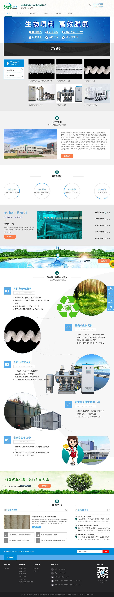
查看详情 (36, 527)
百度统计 (102, 582)
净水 (32, 551)
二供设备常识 (83, 510)
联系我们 (71, 13)
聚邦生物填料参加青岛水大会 (49, 534)
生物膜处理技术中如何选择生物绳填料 (44, 516)
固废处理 (21, 551)
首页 (8, 13)
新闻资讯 (58, 13)
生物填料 (11, 75)
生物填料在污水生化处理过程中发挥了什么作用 (54, 540)
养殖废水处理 (9, 224)
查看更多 (67, 156)
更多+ (66, 510)
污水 (12, 551)
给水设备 (11, 70)
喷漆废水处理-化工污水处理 (26, 582)
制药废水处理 (22, 571)
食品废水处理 (22, 574)
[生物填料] (57, 30)
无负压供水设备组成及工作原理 (88, 520)
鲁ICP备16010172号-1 (88, 594)
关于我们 (20, 13)
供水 (16, 551)
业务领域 (33, 13)
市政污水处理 (22, 576)
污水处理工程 (22, 579)
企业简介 (6, 568)
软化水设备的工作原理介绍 (86, 529)
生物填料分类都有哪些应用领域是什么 (19, 540)
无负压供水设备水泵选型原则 (87, 538)
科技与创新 (15, 212)
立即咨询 (104, 261)
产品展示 (45, 13)
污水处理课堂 (11, 510)
